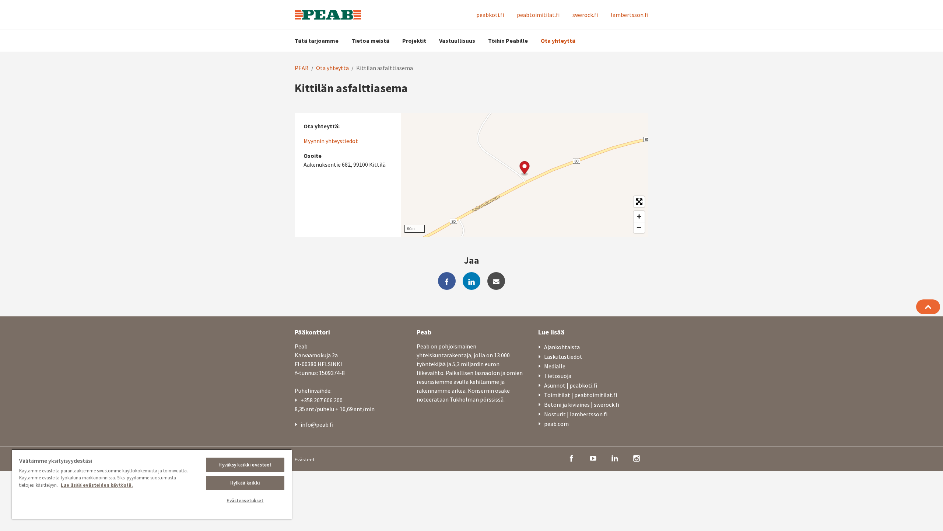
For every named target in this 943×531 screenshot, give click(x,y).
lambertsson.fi (629, 14)
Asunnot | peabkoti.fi (570, 385)
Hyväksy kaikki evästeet (244, 465)
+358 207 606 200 (322, 400)
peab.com (556, 423)
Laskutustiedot (563, 356)
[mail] (496, 281)
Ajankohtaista (562, 347)
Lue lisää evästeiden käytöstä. (97, 485)
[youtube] (593, 457)
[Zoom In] (639, 216)
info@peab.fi (317, 424)
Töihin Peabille (508, 40)
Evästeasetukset (245, 500)
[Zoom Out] (639, 227)
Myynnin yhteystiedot (331, 141)
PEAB (302, 68)
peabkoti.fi (490, 14)
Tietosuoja (557, 375)
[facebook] (447, 281)
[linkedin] (471, 281)
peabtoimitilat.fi (538, 14)
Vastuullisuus (457, 40)
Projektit (414, 40)
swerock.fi (585, 14)
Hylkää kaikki (245, 483)
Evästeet (305, 459)
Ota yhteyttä (558, 40)
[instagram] (636, 457)
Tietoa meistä (370, 40)
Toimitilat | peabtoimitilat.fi (580, 395)
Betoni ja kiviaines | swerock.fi (581, 404)
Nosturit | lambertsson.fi (575, 414)
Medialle (554, 366)
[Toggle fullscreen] (639, 201)
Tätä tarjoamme (317, 40)
